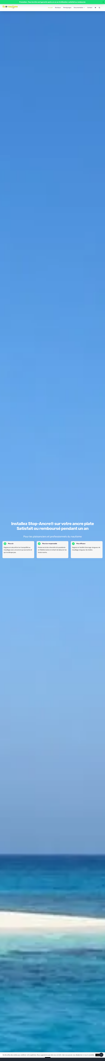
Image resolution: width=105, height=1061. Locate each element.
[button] (99, 7)
